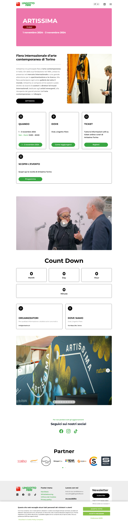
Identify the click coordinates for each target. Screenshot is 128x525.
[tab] (62, 467)
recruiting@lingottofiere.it (74, 494)
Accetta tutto (96, 509)
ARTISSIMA (30, 101)
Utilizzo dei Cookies (48, 497)
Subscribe (101, 496)
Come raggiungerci (63, 145)
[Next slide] (108, 370)
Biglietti (96, 145)
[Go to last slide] (20, 370)
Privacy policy (46, 499)
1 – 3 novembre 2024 (30, 145)
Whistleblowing (47, 494)
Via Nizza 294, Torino (75, 325)
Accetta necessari (96, 513)
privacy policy (105, 500)
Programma (30, 179)
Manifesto (45, 492)
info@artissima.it (24, 325)
